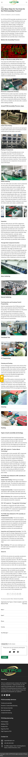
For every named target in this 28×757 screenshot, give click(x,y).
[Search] (26, 2)
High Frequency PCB (6, 731)
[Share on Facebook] (10, 594)
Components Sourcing (6, 712)
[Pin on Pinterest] (18, 594)
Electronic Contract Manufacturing (9, 705)
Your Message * (4, 632)
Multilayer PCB (4, 724)
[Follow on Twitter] (4, 695)
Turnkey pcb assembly (6, 703)
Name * (2, 609)
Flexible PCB (4, 726)
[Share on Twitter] (13, 594)
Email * (2, 615)
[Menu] (2, 2)
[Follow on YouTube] (9, 695)
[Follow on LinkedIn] (7, 695)
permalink (21, 598)
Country (3, 626)
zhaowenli (17, 14)
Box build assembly (5, 710)
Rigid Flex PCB (5, 729)
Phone (2, 621)
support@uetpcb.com (9, 740)
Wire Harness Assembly (7, 708)
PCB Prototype (4, 721)
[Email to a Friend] (15, 594)
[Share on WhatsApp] (8, 594)
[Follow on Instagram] (2, 695)
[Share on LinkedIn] (20, 594)
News (2, 7)
